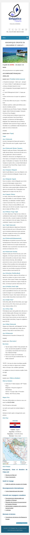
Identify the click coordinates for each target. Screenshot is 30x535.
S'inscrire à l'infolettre (15, 23)
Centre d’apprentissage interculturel (14, 491)
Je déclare (8, 510)
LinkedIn (16, 29)
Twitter (13, 29)
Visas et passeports (10, 477)
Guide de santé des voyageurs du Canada (16, 484)
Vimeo (26, 29)
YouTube (22, 29)
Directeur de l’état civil (10, 475)
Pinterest (19, 29)
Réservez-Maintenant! (21, 523)
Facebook (9, 29)
